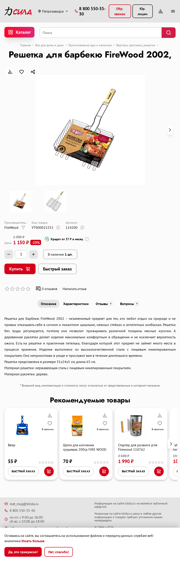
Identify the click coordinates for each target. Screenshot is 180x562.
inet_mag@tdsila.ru (24, 504)
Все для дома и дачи (49, 45)
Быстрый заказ (57, 269)
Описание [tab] (48, 303)
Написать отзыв (74, 289)
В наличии (60, 254)
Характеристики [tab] (76, 303)
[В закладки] (21, 72)
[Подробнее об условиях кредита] (87, 239)
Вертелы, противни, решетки (135, 45)
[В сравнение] (10, 72)
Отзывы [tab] (104, 303)
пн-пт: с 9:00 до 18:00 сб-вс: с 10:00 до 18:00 (27, 519)
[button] (170, 130)
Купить (16, 269)
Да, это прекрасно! (23, 552)
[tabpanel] (90, 346)
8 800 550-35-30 (22, 510)
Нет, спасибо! (58, 552)
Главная (25, 45)
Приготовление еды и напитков (90, 45)
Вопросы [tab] (129, 303)
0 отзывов (49, 289)
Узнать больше (32, 541)
